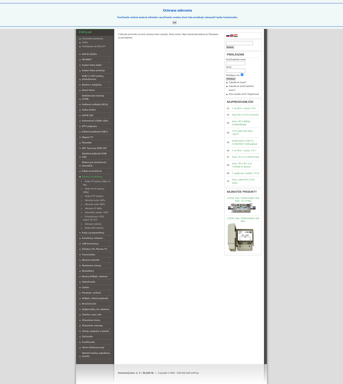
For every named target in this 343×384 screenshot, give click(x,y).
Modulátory (88, 271)
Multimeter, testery (91, 265)
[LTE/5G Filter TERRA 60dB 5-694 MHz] (241, 237)
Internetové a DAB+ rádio (95, 121)
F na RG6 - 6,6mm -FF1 (243, 150)
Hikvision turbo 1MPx (94, 200)
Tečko (85, 42)
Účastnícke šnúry (91, 320)
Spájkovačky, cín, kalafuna (95, 309)
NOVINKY (87, 59)
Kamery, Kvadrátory (92, 176)
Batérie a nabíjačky (92, 85)
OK (174, 22)
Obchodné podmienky (92, 38)
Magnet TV (87, 137)
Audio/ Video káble (92, 65)
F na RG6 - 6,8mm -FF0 (243, 108)
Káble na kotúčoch (92, 171)
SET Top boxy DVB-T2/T (94, 148)
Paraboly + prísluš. (91, 293)
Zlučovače (87, 336)
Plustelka (87, 142)
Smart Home (88, 90)
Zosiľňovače (88, 342)
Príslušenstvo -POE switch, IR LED (93, 218)
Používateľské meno (236, 59)
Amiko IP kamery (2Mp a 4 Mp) (96, 183)
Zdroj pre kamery (92, 224)
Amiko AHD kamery (93, 228)
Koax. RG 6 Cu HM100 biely (245, 157)
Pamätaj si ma (232, 75)
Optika (85, 287)
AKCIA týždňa (89, 54)
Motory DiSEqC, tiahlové (94, 276)
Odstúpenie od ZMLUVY (93, 46)
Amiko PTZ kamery (93, 196)
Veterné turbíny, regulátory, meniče (96, 355)
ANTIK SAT (87, 115)
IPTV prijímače (89, 126)
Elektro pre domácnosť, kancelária (94, 164)
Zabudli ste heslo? (237, 82)
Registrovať (253, 94)
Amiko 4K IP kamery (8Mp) (93, 190)
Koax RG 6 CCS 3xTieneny (245, 115)
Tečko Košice (89, 110)
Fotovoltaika (88, 254)
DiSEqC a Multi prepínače (95, 298)
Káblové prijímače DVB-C (95, 131)
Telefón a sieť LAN (91, 314)
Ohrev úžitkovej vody (93, 347)
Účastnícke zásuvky (92, 325)
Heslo (228, 67)
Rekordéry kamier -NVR (95, 212)
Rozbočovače (89, 303)
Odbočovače (88, 282)
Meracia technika (90, 260)
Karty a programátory (93, 232)
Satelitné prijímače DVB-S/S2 (94, 155)
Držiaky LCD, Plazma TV (94, 249)
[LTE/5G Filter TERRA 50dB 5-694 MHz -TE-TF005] (242, 208)
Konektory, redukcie (92, 238)
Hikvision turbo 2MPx (94, 204)
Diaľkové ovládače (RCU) (95, 104)
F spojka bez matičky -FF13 (245, 173)
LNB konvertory (90, 243)
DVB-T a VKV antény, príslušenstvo (93, 78)
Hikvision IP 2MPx (92, 208)
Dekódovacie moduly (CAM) (93, 97)
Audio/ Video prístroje (93, 70)
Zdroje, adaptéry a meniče (95, 331)
